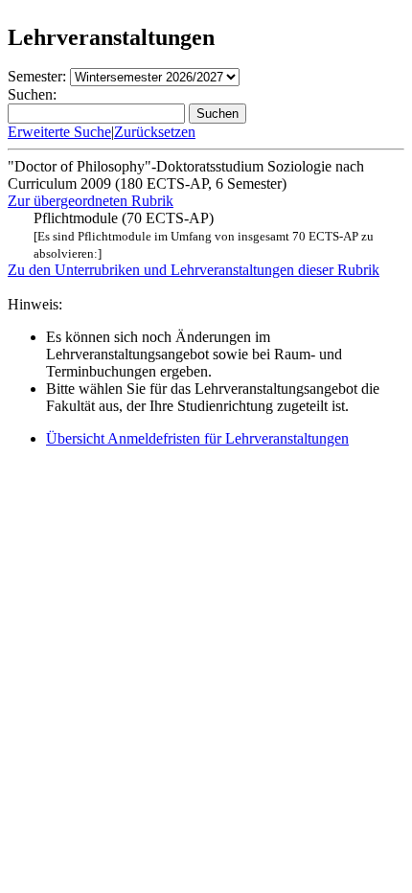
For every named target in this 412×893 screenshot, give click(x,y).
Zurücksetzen (154, 132)
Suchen (217, 113)
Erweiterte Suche (59, 132)
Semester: (37, 76)
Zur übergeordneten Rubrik (90, 201)
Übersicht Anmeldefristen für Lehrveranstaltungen (197, 438)
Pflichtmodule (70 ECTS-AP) (204, 235)
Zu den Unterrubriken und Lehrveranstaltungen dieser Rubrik (193, 270)
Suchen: (32, 94)
